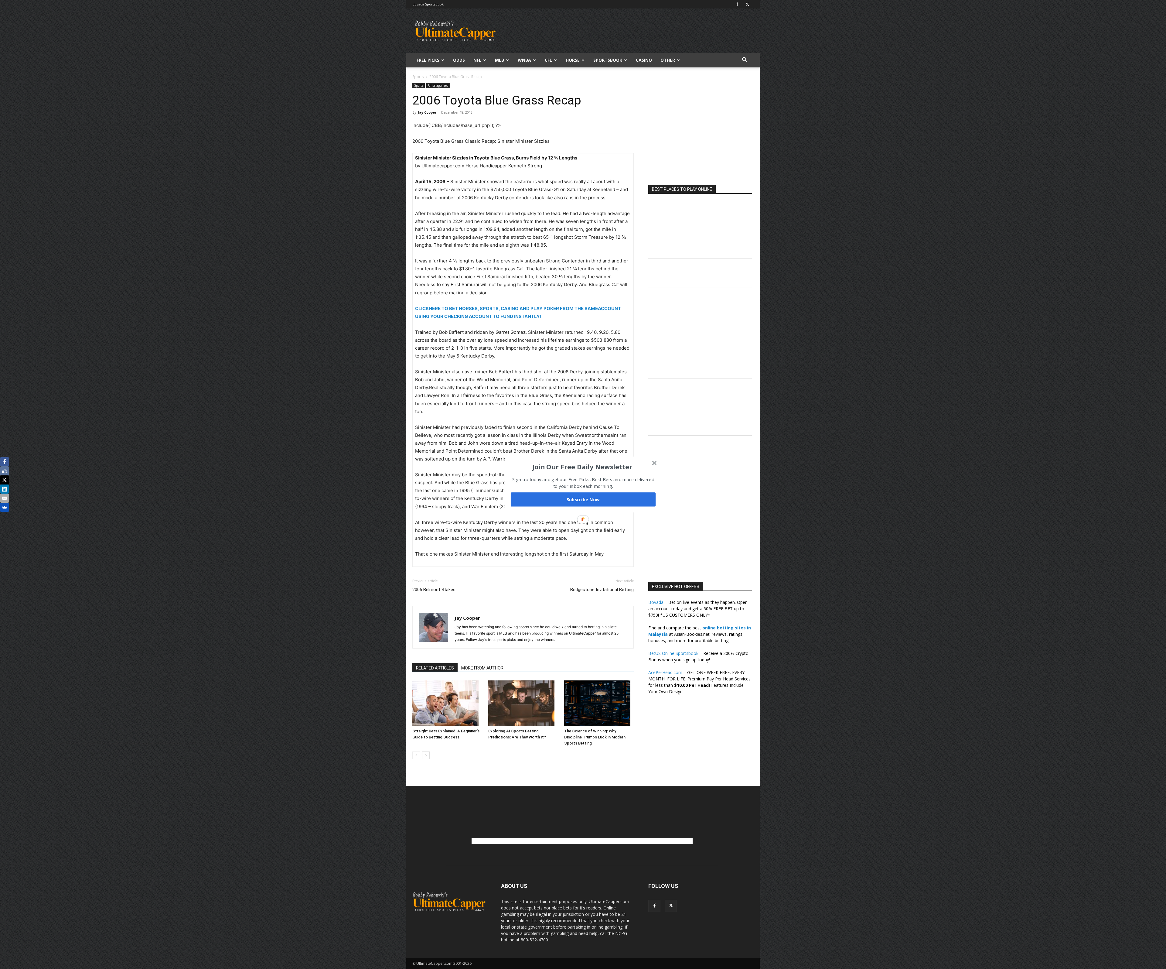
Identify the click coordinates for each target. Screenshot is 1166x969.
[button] (582, 467)
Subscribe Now (583, 499)
